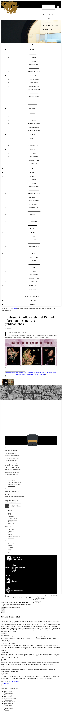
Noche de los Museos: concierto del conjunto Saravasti (36, 373)
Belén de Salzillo (34, 96)
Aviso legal (37, 597)
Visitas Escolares (34, 127)
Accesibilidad (38, 601)
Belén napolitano (34, 86)
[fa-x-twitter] (6, 596)
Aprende (32, 113)
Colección (32, 75)
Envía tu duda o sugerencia (11, 501)
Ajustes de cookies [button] (6, 607)
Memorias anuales (34, 160)
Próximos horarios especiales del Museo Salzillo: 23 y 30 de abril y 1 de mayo (29, 372)
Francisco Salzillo (34, 68)
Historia (34, 57)
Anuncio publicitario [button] (7, 642)
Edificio (34, 61)
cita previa (11, 467)
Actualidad (32, 108)
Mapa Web (37, 602)
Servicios (32, 134)
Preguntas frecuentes (51, 25)
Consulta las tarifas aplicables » (14, 485)
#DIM (34, 117)
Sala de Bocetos (34, 93)
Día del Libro (8, 371)
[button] (1, 685)
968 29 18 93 (15, 491)
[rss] (10, 596)
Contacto (48, 22)
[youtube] (11, 596)
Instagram (11, 547)
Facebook (11, 544)
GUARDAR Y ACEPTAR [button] (7, 680)
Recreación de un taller (34, 89)
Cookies (36, 599)
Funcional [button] (4, 659)
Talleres (34, 120)
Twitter (10, 545)
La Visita (32, 49)
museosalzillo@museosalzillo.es (14, 497)
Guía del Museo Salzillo (16, 371)
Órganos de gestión (34, 71)
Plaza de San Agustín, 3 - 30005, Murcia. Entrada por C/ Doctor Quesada (31, 397)
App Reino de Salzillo (34, 130)
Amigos (47, 33)
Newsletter (48, 29)
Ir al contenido (5, 683)
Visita (9, 513)
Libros (23, 371)
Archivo (32, 149)
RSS (9, 552)
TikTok (10, 549)
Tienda (34, 142)
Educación (11, 523)
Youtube (10, 551)
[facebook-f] (5, 596)
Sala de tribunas (34, 82)
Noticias (14, 308)
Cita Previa (48, 18)
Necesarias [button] (4, 633)
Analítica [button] (3, 650)
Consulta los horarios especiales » (14, 481)
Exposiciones (32, 104)
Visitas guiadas (34, 138)
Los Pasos (34, 100)
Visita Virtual (49, 14)
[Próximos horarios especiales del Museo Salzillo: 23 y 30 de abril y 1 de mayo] (11, 384)
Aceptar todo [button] (16, 607)
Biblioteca (34, 163)
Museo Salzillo (32, 392)
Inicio (9, 308)
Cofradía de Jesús (34, 64)
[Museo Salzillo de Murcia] (11, 14)
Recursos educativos (34, 123)
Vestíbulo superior (34, 79)
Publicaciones (34, 156)
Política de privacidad (40, 598)
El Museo (32, 54)
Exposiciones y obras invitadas (12, 519)
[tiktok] (9, 596)
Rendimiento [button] (4, 673)
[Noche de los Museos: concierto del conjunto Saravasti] (5, 384)
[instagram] (8, 596)
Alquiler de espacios (34, 145)
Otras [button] (2, 666)
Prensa (34, 153)
